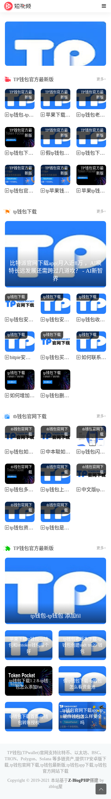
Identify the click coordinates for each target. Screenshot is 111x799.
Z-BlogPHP (79, 780)
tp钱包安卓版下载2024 (70, 319)
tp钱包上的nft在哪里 (67, 489)
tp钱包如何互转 (26, 451)
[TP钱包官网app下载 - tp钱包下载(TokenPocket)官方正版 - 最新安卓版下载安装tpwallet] (17, 6)
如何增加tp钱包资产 (31, 395)
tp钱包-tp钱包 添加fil (32, 114)
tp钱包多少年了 (26, 489)
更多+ (101, 79)
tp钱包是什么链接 (65, 527)
